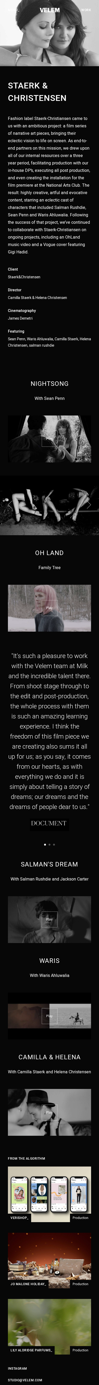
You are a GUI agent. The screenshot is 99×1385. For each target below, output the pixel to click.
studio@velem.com (25, 1380)
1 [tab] (45, 845)
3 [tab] (54, 845)
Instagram (17, 1368)
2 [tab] (49, 845)
